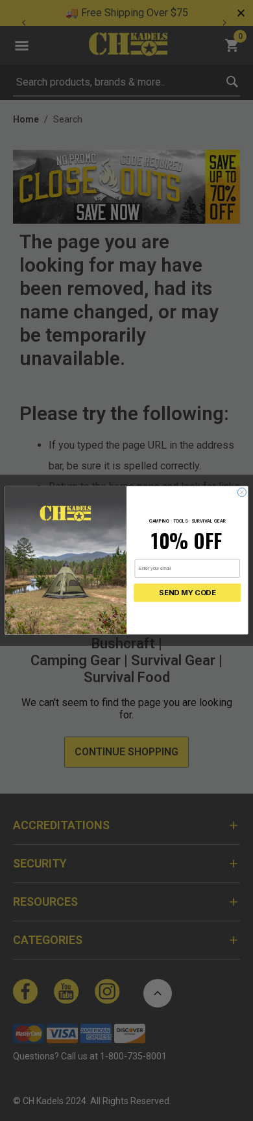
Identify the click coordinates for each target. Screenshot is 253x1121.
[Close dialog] (241, 492)
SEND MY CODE (187, 593)
